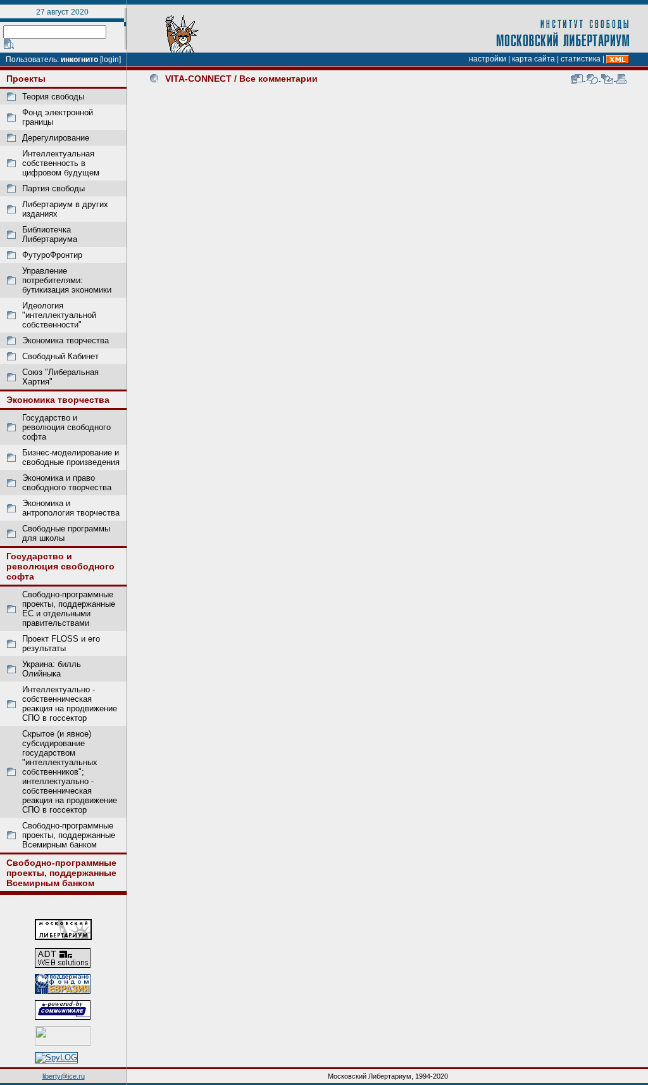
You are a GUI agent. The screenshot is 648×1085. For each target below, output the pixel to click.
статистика (581, 58)
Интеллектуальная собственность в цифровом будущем (60, 163)
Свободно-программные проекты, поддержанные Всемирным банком (68, 835)
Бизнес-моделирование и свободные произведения (71, 457)
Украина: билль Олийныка (51, 668)
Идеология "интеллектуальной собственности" (59, 315)
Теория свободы (53, 96)
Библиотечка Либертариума (49, 234)
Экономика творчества (65, 340)
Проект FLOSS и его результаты (61, 643)
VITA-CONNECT (198, 78)
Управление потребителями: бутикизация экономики (66, 280)
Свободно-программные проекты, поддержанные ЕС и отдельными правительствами (68, 609)
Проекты (26, 78)
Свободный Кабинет (60, 356)
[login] (110, 59)
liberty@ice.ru (63, 1076)
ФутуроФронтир (52, 255)
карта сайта (533, 58)
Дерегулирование (55, 138)
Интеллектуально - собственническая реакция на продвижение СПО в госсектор (69, 704)
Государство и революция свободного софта (66, 427)
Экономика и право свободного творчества (66, 482)
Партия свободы (53, 188)
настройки (487, 58)
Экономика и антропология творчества (71, 507)
